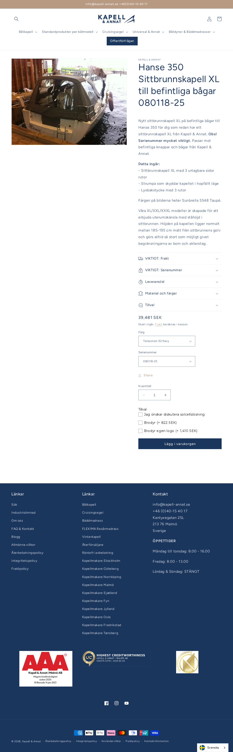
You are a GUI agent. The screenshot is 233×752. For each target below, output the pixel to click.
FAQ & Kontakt (22, 529)
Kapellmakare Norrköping (101, 577)
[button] (16, 19)
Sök (14, 505)
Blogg (15, 537)
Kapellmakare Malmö (98, 585)
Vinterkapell (91, 537)
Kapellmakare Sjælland (99, 593)
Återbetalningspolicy (27, 553)
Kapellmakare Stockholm (101, 561)
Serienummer (147, 352)
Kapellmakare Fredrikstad (101, 625)
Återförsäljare (93, 545)
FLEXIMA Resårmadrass (100, 529)
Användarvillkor (111, 741)
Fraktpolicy (20, 569)
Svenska (213, 747)
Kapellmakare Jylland (98, 609)
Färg (141, 332)
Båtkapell (89, 505)
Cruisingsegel (93, 513)
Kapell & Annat (31, 741)
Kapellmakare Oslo (96, 617)
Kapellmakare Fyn (95, 601)
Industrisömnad (23, 513)
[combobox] (212, 747)
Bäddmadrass (92, 521)
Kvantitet (145, 386)
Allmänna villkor (23, 545)
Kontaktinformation (156, 741)
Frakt (158, 324)
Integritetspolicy (24, 561)
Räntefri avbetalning (97, 553)
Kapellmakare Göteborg (100, 569)
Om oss (17, 521)
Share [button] (148, 375)
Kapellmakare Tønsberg (100, 633)
